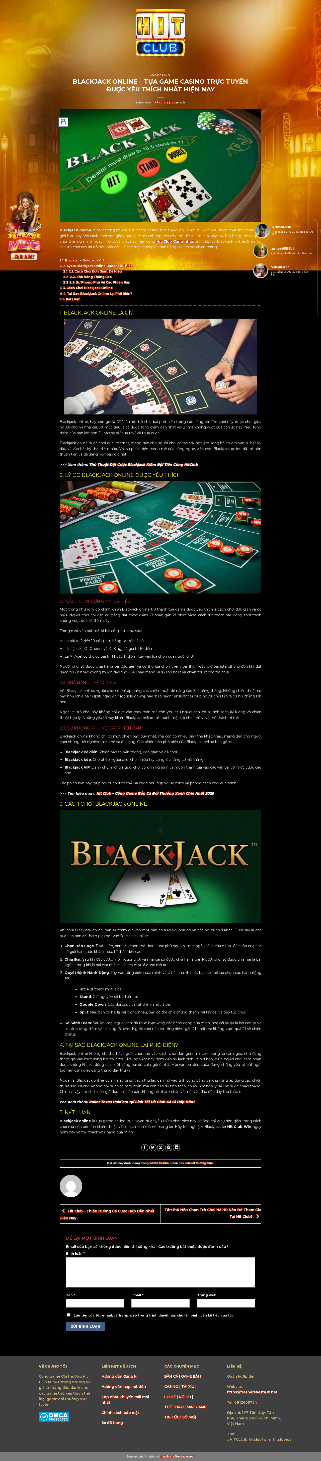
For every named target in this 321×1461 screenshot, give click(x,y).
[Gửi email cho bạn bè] (160, 1147)
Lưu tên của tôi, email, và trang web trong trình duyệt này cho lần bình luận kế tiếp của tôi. (153, 1315)
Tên (70, 1295)
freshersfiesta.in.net (177, 1456)
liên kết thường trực (199, 1163)
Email (137, 1295)
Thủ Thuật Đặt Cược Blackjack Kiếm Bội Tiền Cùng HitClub (143, 464)
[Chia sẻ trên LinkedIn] (176, 1147)
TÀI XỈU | (188, 1386)
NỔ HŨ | (186, 1397)
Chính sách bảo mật (120, 1412)
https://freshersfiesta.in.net (252, 1392)
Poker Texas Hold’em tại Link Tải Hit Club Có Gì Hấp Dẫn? (142, 1102)
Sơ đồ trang (112, 1422)
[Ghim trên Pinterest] (168, 1147)
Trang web (206, 1295)
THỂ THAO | (175, 1407)
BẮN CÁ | (172, 1376)
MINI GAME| (197, 1407)
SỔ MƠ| (189, 1417)
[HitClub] (160, 33)
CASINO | (172, 1386)
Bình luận (75, 1253)
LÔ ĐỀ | (171, 1397)
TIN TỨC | (173, 1417)
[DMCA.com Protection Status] (54, 1416)
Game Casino (160, 75)
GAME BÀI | (191, 1376)
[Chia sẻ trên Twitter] (152, 1147)
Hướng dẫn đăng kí (119, 1376)
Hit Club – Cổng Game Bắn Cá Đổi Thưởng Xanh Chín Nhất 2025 (155, 793)
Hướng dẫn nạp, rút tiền (124, 1386)
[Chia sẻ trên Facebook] (144, 1147)
